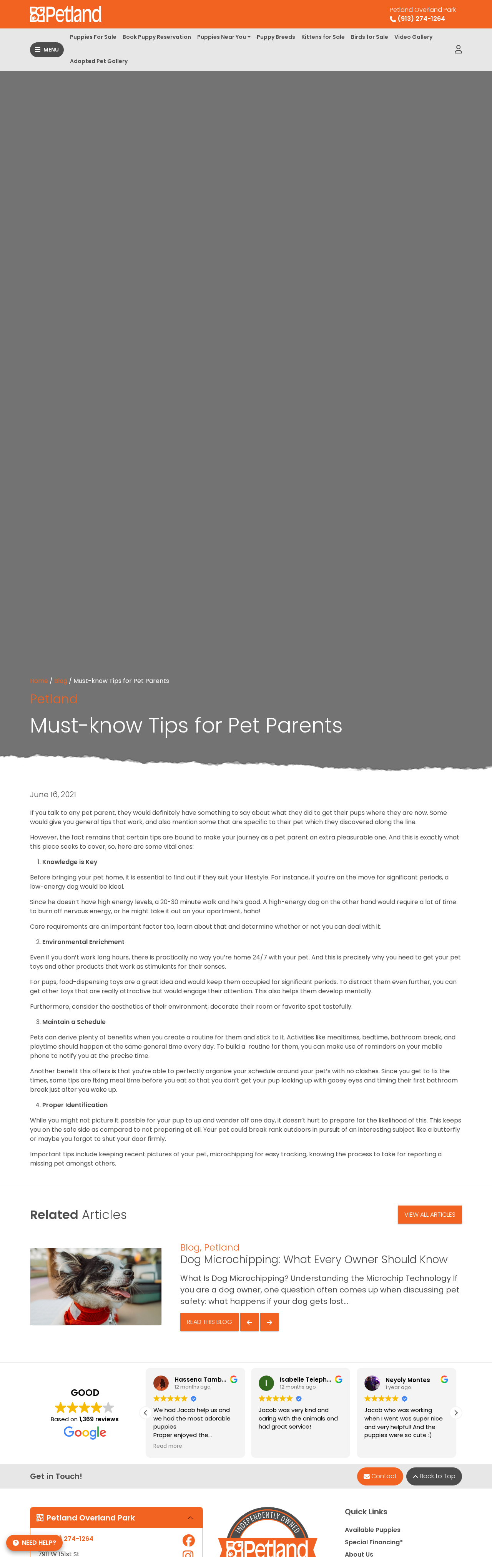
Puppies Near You (221, 37)
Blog (60, 680)
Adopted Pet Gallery (99, 61)
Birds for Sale (369, 37)
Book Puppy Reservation (157, 37)
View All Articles (429, 1214)
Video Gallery (413, 37)
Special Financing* (374, 1542)
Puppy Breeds (276, 37)
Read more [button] (167, 1446)
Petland (54, 699)
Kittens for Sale (323, 37)
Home (39, 680)
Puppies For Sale (93, 37)
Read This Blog (209, 1321)
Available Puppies (373, 1529)
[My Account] (458, 49)
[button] (456, 1413)
